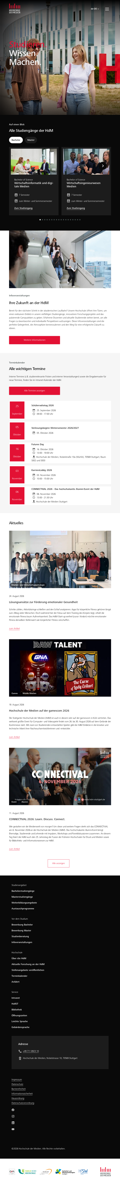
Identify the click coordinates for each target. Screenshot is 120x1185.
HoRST (15, 1004)
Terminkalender (19, 976)
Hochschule (17, 953)
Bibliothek (17, 1010)
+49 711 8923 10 (31, 1051)
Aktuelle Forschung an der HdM (28, 964)
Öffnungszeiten (19, 1016)
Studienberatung (20, 936)
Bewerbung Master (21, 931)
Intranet (16, 998)
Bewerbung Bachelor (22, 925)
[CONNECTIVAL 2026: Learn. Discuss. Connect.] (60, 776)
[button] (108, 166)
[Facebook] (13, 1109)
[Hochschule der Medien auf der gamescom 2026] (60, 668)
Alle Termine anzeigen (34, 391)
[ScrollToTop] (113, 1178)
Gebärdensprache (20, 1027)
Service (15, 992)
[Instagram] (13, 1116)
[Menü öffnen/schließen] (108, 9)
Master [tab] (31, 140)
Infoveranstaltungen (22, 942)
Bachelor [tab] (16, 140)
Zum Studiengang (23, 208)
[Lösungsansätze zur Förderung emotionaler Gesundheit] (60, 559)
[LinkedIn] (13, 1122)
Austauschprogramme (23, 909)
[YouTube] (13, 1129)
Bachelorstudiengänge (23, 891)
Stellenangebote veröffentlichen (28, 970)
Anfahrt (15, 982)
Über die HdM (19, 958)
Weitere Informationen (34, 340)
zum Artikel (14, 629)
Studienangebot (19, 885)
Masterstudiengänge (22, 897)
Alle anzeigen (58, 863)
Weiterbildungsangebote (24, 903)
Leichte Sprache (20, 1021)
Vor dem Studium (20, 919)
